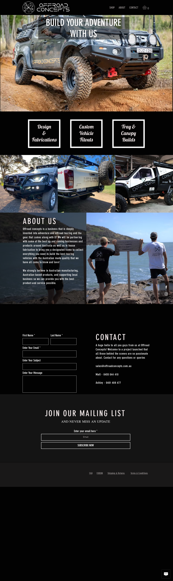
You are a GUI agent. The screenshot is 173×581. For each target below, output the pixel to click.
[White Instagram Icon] (166, 294)
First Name (28, 335)
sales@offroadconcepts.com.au (114, 366)
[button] (112, 7)
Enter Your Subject (32, 360)
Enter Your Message (32, 372)
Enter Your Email (31, 347)
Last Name (56, 335)
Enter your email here (85, 431)
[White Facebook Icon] (166, 287)
